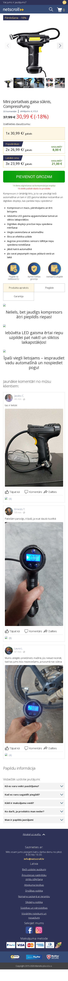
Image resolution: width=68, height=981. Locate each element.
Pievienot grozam (34, 176)
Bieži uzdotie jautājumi (34, 869)
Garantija (18, 296)
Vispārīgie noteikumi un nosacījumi (34, 915)
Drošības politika (34, 890)
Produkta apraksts (19, 287)
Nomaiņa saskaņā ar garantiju (34, 896)
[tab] (18, 288)
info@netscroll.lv (34, 859)
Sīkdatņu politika (34, 902)
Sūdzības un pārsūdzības (34, 907)
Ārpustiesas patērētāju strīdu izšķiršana (34, 877)
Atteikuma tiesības (34, 884)
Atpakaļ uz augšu (32, 834)
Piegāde (49, 287)
